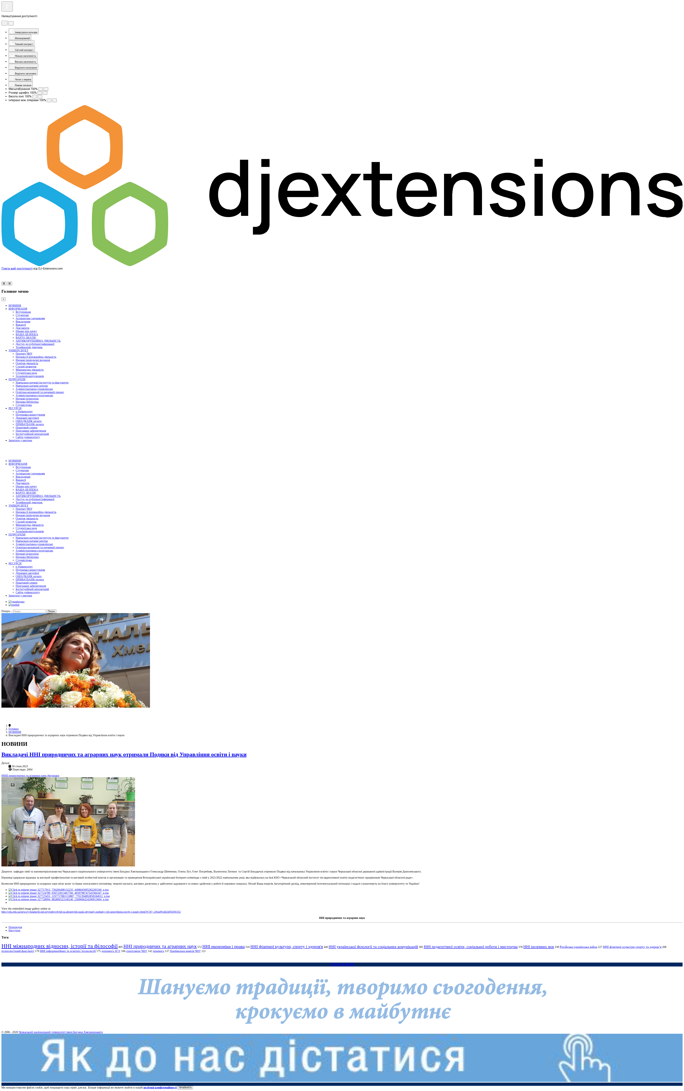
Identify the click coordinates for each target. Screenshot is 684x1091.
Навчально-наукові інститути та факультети (42, 382)
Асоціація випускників (30, 376)
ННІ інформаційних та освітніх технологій (68, 951)
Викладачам (23, 321)
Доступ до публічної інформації (35, 344)
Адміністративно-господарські (34, 395)
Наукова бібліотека (27, 401)
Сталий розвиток (26, 366)
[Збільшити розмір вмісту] (46, 89)
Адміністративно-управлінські (34, 388)
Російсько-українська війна (578, 947)
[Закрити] (11, 23)
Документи (22, 327)
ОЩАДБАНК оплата (29, 421)
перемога (158, 951)
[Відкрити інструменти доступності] (7, 6)
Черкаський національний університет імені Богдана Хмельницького (61, 1032)
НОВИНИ (15, 305)
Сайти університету (28, 437)
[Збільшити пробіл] (54, 100)
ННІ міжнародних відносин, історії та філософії (59, 946)
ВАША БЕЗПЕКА (27, 334)
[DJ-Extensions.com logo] (342, 265)
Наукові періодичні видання (33, 360)
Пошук (51, 611)
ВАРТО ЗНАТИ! (26, 337)
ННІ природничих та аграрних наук (160, 946)
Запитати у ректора (20, 440)
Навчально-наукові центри (32, 385)
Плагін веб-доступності (17, 268)
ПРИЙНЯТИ (185, 1087)
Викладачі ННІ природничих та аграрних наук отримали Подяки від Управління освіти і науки (124, 754)
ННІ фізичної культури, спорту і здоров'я (286, 946)
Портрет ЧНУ (24, 353)
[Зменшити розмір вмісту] (40, 89)
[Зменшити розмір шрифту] (39, 93)
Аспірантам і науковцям (30, 318)
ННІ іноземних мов (538, 947)
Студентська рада (26, 372)
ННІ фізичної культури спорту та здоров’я (632, 947)
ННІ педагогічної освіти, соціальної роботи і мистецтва (471, 946)
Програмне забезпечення (31, 430)
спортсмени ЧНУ (136, 951)
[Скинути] (4, 23)
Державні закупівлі (27, 417)
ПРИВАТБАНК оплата (30, 424)
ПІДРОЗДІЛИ (17, 379)
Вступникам (23, 311)
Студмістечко (24, 405)
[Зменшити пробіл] (49, 100)
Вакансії (21, 324)
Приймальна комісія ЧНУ (185, 951)
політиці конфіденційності (160, 1087)
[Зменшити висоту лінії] (34, 96)
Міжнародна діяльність (30, 369)
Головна (14, 728)
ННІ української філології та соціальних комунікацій (373, 946)
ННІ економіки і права (223, 946)
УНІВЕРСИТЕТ (18, 350)
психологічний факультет (17, 951)
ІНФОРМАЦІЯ (18, 308)
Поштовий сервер (26, 427)
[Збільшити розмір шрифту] (45, 93)
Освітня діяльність (27, 363)
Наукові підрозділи (27, 398)
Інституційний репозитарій (32, 433)
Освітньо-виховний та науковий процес (40, 392)
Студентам (22, 315)
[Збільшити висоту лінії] (40, 96)
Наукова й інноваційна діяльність (36, 356)
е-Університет (24, 411)
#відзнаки (53, 775)
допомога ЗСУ (110, 951)
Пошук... (6, 611)
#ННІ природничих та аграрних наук (24, 775)
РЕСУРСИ (15, 408)
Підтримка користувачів (30, 414)
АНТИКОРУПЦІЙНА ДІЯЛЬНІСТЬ (38, 340)
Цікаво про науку (26, 331)
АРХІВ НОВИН (342, 964)
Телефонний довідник (29, 347)
